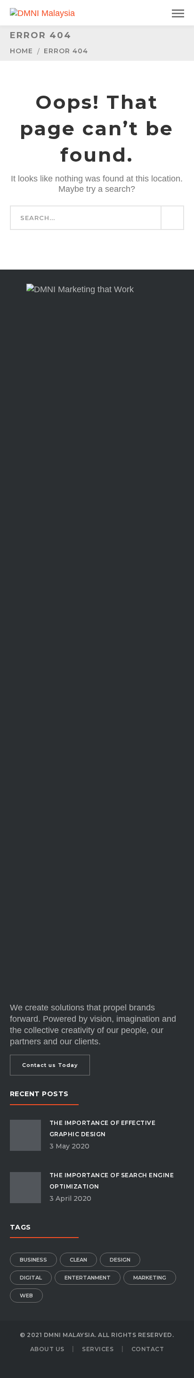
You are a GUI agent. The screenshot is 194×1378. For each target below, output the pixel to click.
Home (21, 51)
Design (120, 1259)
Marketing (149, 1277)
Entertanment (88, 1277)
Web (26, 1295)
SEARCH (172, 217)
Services (97, 1349)
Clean (78, 1259)
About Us (47, 1349)
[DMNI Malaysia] (42, 12)
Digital (31, 1277)
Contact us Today (50, 1065)
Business (33, 1259)
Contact (147, 1349)
